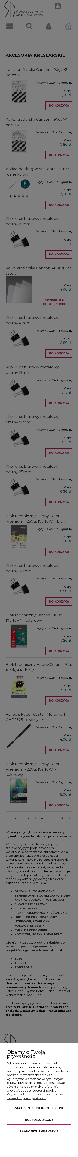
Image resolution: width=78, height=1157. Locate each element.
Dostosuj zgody (39, 1119)
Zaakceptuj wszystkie (39, 1131)
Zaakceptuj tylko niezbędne (39, 1108)
